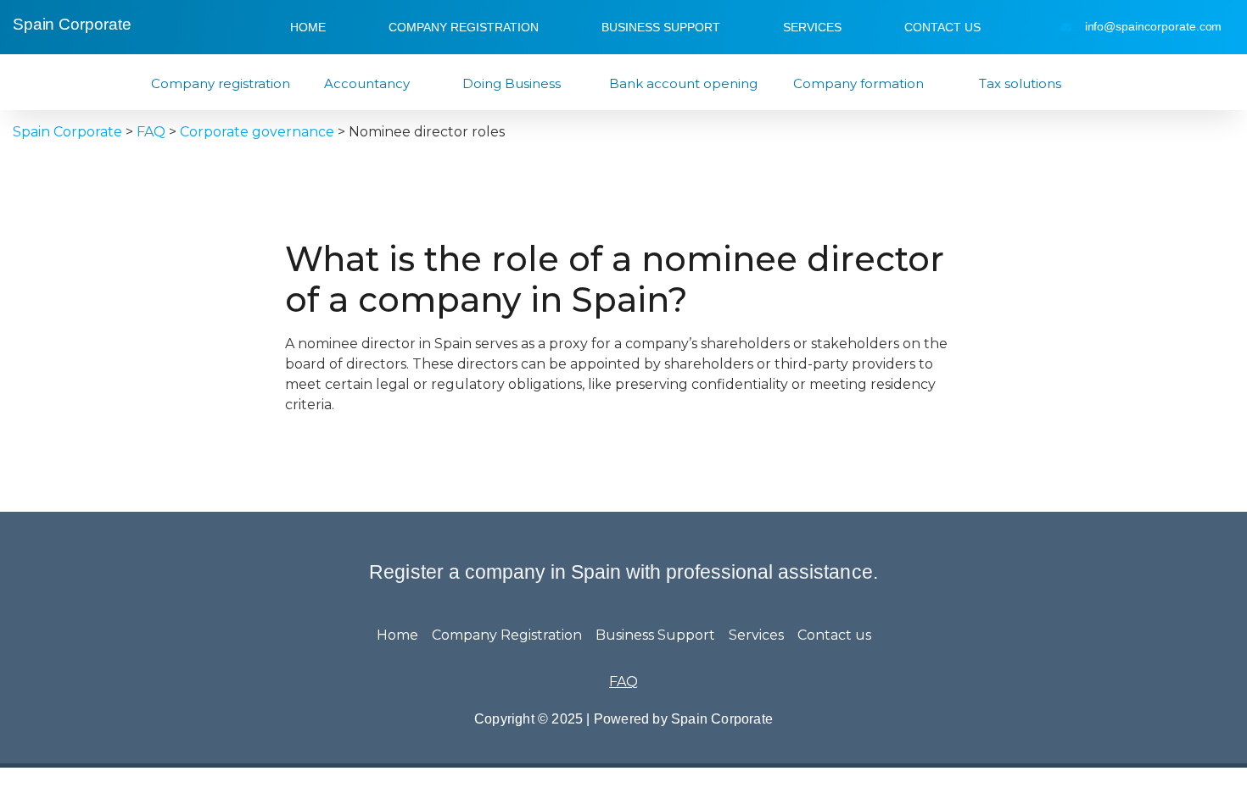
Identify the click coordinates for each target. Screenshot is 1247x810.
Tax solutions (1020, 83)
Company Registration (464, 27)
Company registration (220, 83)
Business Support (660, 27)
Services (812, 27)
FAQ (623, 682)
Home (308, 27)
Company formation (858, 83)
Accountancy (367, 83)
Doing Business (511, 83)
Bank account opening (683, 83)
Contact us (942, 27)
